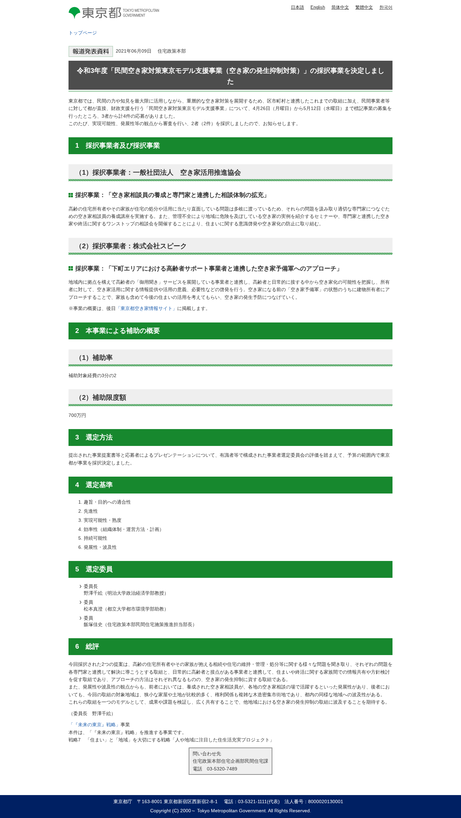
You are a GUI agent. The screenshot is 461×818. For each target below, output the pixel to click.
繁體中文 (364, 7)
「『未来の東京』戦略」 (94, 724)
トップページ (83, 32)
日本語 (297, 7)
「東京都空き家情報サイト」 (146, 308)
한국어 (385, 7)
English (317, 7)
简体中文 (340, 7)
